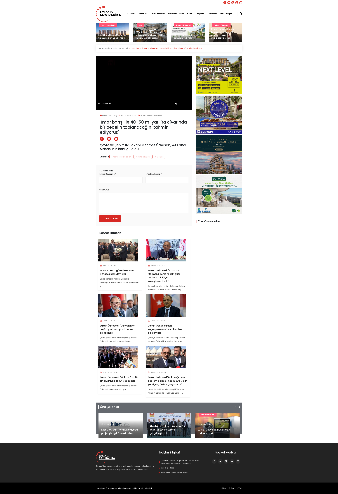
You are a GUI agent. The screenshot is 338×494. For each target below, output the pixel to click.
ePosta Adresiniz (153, 174)
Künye (224, 488)
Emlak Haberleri (158, 13)
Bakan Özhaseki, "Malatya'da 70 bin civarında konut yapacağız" (119, 379)
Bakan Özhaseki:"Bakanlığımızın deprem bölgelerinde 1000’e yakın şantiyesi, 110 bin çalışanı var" (167, 381)
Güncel (217, 25)
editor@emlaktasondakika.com (174, 472)
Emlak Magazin (227, 13)
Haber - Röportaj (146, 25)
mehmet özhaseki (143, 157)
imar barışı (159, 157)
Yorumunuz (104, 190)
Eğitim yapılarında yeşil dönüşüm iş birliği (148, 36)
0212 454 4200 (167, 468)
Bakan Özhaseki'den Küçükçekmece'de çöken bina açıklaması (165, 329)
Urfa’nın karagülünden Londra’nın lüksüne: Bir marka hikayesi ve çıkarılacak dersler (185, 33)
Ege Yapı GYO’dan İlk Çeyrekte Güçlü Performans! (216, 431)
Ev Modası (212, 13)
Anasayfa (131, 13)
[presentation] (236, 407)
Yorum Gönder (110, 219)
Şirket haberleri (159, 414)
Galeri (190, 13)
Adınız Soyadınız (107, 174)
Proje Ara (200, 13)
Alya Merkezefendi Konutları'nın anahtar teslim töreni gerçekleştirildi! (119, 429)
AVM (103, 25)
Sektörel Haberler (176, 13)
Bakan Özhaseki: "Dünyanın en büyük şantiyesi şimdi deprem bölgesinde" (117, 329)
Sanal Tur (143, 13)
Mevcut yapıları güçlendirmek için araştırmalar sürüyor (222, 35)
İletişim (232, 488)
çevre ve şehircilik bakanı (121, 157)
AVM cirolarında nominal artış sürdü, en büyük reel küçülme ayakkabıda (111, 35)
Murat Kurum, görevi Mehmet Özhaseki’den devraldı (117, 272)
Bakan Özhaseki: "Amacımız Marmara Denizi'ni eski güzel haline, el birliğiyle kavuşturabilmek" (164, 276)
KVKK (239, 488)
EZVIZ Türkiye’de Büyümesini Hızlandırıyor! (165, 431)
